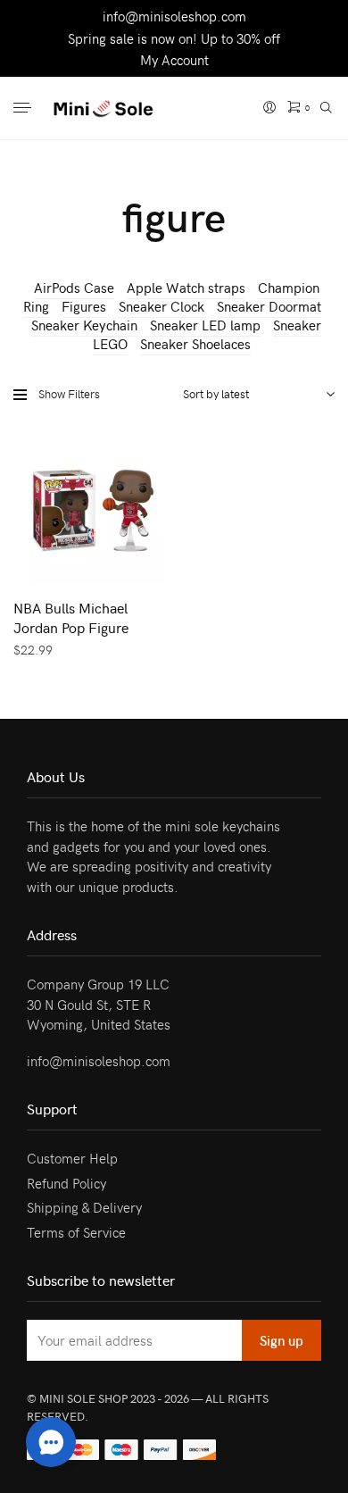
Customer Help (72, 1158)
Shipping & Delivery (84, 1207)
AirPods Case (74, 287)
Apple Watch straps (186, 287)
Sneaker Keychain (84, 325)
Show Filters (69, 394)
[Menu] (24, 109)
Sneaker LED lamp (205, 325)
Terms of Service (76, 1232)
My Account (174, 60)
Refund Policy (66, 1183)
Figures (84, 306)
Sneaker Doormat (269, 306)
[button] (51, 1442)
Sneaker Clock (161, 306)
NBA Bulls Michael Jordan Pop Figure (70, 617)
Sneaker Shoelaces (195, 344)
